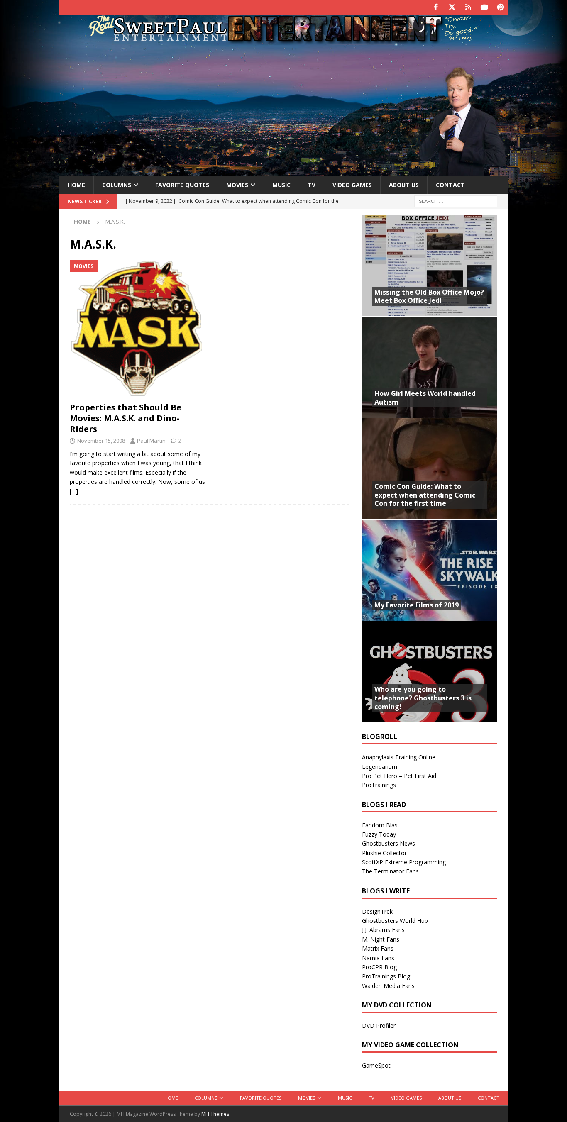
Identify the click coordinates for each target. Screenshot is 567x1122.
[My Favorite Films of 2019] (429, 570)
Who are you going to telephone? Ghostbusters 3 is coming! (423, 698)
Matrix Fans (377, 948)
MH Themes (215, 1113)
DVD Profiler (379, 1025)
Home (76, 185)
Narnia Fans (378, 958)
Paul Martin (151, 440)
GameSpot (376, 1065)
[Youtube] (484, 7)
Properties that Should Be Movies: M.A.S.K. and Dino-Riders (125, 418)
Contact (450, 185)
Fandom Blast (381, 825)
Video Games (352, 185)
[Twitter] (452, 7)
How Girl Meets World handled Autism (425, 398)
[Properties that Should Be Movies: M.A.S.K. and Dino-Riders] (137, 329)
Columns (116, 185)
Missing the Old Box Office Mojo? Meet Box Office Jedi (429, 296)
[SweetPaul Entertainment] (283, 40)
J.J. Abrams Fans (383, 930)
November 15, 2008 (101, 440)
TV (311, 185)
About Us (404, 185)
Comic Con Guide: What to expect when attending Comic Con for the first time (424, 495)
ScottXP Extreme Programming (404, 862)
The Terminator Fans (390, 871)
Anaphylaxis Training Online (398, 757)
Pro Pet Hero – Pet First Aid (399, 776)
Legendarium (379, 767)
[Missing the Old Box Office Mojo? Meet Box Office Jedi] (429, 266)
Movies (237, 185)
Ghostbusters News (388, 843)
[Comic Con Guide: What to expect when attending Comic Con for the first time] (429, 469)
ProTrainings (379, 785)
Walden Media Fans (388, 986)
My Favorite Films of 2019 (416, 605)
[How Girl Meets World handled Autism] (429, 367)
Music (281, 185)
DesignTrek (377, 911)
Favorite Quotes (182, 185)
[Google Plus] (468, 7)
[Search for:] (455, 201)
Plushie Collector (384, 853)
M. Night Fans (380, 939)
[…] (74, 491)
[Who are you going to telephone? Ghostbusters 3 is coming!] (429, 671)
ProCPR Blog (379, 967)
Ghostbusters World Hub (395, 920)
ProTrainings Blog (386, 976)
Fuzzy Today (379, 834)
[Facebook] (435, 7)
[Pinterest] (500, 7)
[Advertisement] (283, 109)
